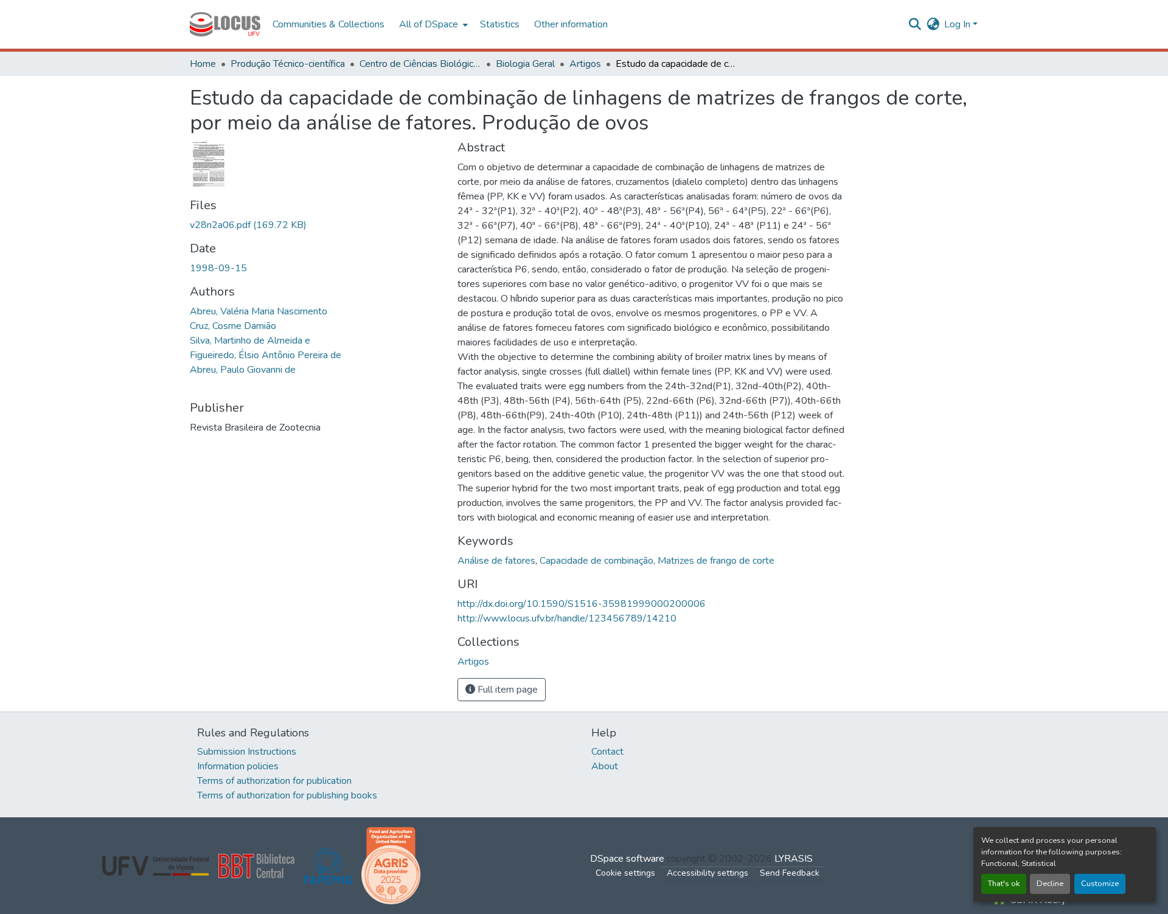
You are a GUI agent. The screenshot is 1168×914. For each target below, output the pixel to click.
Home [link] (203, 64)
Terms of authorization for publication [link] (274, 781)
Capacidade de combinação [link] (596, 560)
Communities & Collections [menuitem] (328, 24)
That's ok (1004, 883)
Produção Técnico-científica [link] (288, 64)
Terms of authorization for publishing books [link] (287, 795)
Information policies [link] (238, 766)
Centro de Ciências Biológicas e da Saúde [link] (420, 64)
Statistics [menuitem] (500, 24)
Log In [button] (958, 24)
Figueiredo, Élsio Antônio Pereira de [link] (265, 355)
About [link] (604, 766)
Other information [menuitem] (571, 24)
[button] (225, 24)
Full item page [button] (506, 689)
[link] (316, 225)
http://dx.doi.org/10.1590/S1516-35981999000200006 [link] (581, 604)
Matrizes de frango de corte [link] (716, 560)
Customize (1100, 883)
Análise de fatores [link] (496, 560)
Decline (1050, 883)
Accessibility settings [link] (707, 873)
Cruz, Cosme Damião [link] (233, 326)
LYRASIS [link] (793, 858)
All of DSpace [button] (428, 24)
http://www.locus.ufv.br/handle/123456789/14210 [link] (566, 618)
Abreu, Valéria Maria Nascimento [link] (258, 311)
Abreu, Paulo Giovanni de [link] (243, 369)
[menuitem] (432, 24)
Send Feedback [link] (789, 873)
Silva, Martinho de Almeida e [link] (250, 340)
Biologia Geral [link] (525, 64)
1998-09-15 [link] (218, 268)
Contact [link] (607, 751)
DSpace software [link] (627, 858)
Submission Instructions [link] (246, 751)
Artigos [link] (585, 64)
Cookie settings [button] (625, 873)
